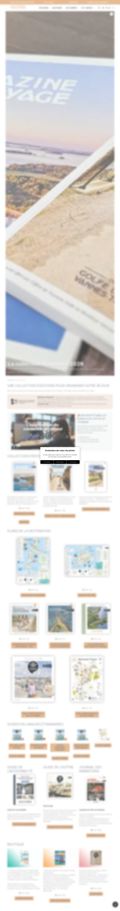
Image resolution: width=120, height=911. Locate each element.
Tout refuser (47, 462)
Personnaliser (60, 462)
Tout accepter (73, 462)
